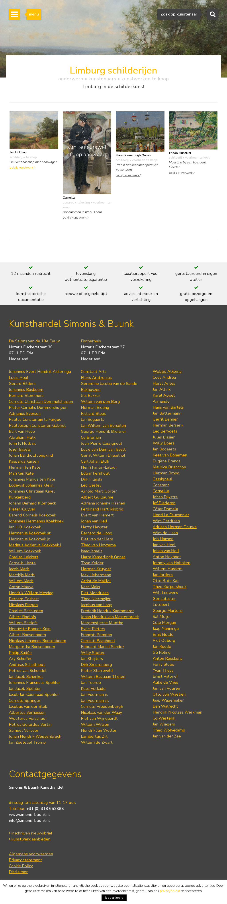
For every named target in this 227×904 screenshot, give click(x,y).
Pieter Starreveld (97, 670)
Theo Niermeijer (96, 598)
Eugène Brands (166, 461)
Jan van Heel (164, 544)
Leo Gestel (91, 485)
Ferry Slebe (163, 664)
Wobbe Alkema (167, 371)
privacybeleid (170, 891)
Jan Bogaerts (92, 419)
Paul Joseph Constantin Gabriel (37, 425)
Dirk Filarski (91, 479)
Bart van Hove (22, 431)
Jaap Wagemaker (168, 700)
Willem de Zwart (97, 742)
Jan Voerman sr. (95, 700)
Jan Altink (161, 389)
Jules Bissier (164, 437)
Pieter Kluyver (22, 509)
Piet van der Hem (97, 539)
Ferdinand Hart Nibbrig (102, 509)
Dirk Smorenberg (96, 664)
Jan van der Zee (167, 736)
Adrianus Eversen (25, 413)
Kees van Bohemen (170, 455)
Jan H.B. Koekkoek (25, 527)
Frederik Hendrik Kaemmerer (107, 610)
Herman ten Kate (24, 467)
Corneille (161, 491)
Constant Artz (93, 371)
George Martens (167, 610)
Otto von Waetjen (169, 694)
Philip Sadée (20, 652)
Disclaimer (18, 872)
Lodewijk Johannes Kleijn (31, 485)
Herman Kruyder (96, 569)
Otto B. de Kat (166, 580)
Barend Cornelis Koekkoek (32, 515)
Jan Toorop (91, 682)
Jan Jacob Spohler (25, 688)
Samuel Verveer (23, 730)
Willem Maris (21, 581)
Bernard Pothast (24, 598)
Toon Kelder (92, 563)
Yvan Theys (163, 670)
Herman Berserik (168, 425)
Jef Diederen (164, 503)
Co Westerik (164, 718)
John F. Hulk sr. (22, 443)
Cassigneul (162, 479)
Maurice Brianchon (169, 467)
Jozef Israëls (20, 449)
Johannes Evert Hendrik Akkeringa (40, 371)
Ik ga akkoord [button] (114, 898)
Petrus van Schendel (28, 670)
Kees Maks (90, 587)
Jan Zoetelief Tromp (27, 742)
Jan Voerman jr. (94, 694)
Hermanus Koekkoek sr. (30, 533)
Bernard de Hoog (96, 533)
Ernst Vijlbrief (165, 676)
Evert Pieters (93, 628)
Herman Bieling (95, 407)
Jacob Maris (19, 569)
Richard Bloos (93, 413)
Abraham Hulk (22, 437)
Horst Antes (164, 383)
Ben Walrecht (165, 706)
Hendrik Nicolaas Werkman (177, 712)
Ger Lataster (164, 598)
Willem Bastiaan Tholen (103, 676)
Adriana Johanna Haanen (103, 503)
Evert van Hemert (97, 515)
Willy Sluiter (93, 652)
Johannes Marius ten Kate (32, 479)
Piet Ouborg (164, 640)
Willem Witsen (95, 724)
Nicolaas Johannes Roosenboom (37, 640)
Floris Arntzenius (96, 377)
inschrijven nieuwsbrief (31, 833)
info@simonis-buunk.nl (29, 820)
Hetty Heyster (94, 527)
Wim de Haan (165, 532)
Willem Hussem (167, 568)
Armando (161, 401)
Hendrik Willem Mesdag (31, 593)
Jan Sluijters (92, 658)
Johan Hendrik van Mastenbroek (110, 616)
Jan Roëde (162, 646)
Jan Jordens (163, 574)
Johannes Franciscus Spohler (34, 682)
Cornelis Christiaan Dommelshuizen (41, 401)
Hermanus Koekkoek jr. (29, 539)
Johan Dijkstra (165, 497)
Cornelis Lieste (22, 563)
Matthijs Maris (22, 575)
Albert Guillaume (97, 497)
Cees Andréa (164, 377)
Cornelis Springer (24, 700)
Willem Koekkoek (25, 551)
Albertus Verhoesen (27, 712)
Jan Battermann (167, 413)
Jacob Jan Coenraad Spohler (34, 694)
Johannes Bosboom (26, 389)
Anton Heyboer (167, 556)
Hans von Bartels (168, 407)
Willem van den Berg (100, 401)
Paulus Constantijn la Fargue (35, 419)
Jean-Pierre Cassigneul (101, 443)
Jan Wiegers (164, 724)
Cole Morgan (164, 622)
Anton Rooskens (167, 658)
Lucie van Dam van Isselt (103, 449)
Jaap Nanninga (166, 628)
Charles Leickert (23, 557)
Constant (161, 485)
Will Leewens (165, 592)
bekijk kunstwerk (22, 167)
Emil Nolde (163, 634)
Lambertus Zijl (94, 736)
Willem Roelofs (23, 622)
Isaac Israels (91, 551)
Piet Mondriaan (95, 593)
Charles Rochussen (26, 610)
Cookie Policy (21, 866)
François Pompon (96, 634)
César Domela (165, 509)
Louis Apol (18, 377)
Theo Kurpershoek (169, 586)
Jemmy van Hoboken (171, 562)
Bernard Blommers (26, 395)
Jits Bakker (90, 395)
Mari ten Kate (21, 473)
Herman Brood (166, 473)
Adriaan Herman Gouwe (175, 527)
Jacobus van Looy (96, 604)
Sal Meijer (162, 616)
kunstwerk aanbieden (30, 839)
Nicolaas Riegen (23, 604)
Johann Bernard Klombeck (32, 503)
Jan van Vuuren (166, 688)
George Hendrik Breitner (103, 431)
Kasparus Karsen (24, 461)
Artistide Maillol (96, 581)
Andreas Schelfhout (27, 664)
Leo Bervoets (165, 431)
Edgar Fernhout (95, 473)
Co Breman (91, 437)
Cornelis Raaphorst (98, 640)
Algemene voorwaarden (31, 854)
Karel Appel (164, 395)
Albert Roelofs (22, 616)
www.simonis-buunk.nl (29, 814)
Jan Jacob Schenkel (26, 676)
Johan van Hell (94, 521)
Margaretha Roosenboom (32, 646)
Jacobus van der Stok (28, 706)
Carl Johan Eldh (95, 461)
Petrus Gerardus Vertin (30, 724)
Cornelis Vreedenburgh (102, 706)
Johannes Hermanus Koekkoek (36, 521)
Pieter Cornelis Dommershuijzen (38, 407)
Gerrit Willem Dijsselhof (103, 455)
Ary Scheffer (20, 658)
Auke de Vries (165, 682)
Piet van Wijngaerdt (99, 718)
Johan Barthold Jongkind (31, 455)
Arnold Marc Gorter (99, 491)
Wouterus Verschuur (28, 718)
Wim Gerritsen (166, 521)
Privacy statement (25, 860)
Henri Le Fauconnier (171, 515)
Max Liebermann (96, 575)
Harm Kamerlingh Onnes (103, 557)
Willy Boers (163, 443)
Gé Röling (162, 652)
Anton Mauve (21, 587)
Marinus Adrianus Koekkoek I (35, 545)
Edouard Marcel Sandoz (102, 646)
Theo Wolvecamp (169, 730)
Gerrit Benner (165, 419)
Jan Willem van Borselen (103, 425)
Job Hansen (163, 538)
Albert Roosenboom (27, 634)
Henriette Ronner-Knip (30, 628)
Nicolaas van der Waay (101, 712)
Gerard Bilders (22, 383)
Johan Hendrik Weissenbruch (35, 736)
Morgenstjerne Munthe (102, 622)
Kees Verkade (93, 688)
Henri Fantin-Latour (99, 467)
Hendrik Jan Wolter (98, 730)
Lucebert (161, 604)
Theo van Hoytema (98, 545)
